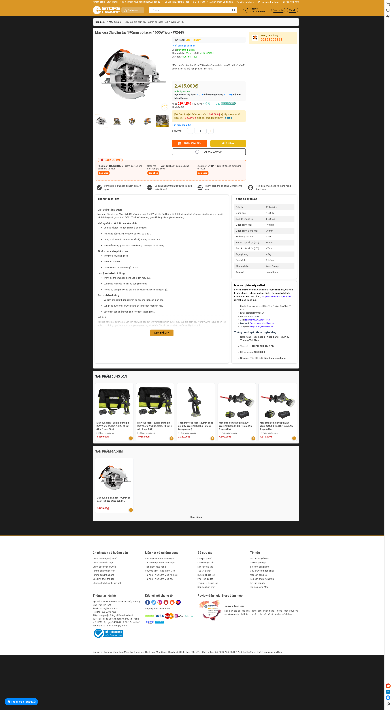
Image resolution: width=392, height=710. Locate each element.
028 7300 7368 (109, 611)
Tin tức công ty (257, 583)
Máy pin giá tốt (205, 558)
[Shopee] (172, 602)
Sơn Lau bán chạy (206, 587)
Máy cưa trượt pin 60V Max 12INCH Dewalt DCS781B (110, 424)
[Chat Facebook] (388, 697)
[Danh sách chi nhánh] (388, 704)
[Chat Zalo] (388, 692)
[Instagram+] (159, 602)
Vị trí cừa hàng (247, 2)
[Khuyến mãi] (388, 16)
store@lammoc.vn (255, 312)
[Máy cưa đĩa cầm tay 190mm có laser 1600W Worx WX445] (114, 477)
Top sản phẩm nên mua (262, 579)
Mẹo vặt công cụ (258, 575)
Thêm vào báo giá (211, 151)
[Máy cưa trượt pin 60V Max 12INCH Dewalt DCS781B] (114, 402)
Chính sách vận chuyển (104, 566)
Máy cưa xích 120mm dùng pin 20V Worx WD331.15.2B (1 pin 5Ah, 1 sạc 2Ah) (276, 426)
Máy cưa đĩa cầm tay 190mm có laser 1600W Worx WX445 (113, 499)
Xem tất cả (196, 517)
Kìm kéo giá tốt (205, 566)
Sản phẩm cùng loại (111, 376)
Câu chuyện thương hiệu (262, 570)
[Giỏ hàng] (388, 4)
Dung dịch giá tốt (206, 575)
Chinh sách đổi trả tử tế (104, 558)
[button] (129, 129)
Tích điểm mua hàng (155, 566)
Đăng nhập (278, 10)
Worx (188, 53)
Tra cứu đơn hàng (270, 2)
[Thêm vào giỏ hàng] (131, 438)
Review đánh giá (258, 562)
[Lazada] (178, 602)
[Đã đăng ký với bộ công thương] (108, 633)
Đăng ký (292, 10)
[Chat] (388, 685)
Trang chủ (100, 22)
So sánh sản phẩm (259, 566)
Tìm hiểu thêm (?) (181, 125)
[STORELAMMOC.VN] (106, 10)
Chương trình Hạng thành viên (160, 570)
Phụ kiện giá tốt (205, 579)
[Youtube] (166, 602)
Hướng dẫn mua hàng (103, 575)
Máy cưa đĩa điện (186, 49)
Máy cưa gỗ (115, 22)
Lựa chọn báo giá (229, 433)
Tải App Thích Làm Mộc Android (161, 575)
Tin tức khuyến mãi (259, 558)
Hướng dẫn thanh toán (104, 570)
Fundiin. (228, 117)
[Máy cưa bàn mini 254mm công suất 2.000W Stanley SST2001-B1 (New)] (155, 402)
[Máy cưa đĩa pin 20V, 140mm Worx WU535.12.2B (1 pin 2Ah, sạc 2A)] (196, 402)
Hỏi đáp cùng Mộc (259, 587)
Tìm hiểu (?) (178, 107)
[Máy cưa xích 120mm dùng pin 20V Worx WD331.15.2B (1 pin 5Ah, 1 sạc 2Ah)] (278, 402)
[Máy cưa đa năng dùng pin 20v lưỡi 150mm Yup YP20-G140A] (237, 402)
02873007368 (292, 2)
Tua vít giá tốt (204, 570)
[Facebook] (147, 602)
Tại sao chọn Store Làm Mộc (160, 562)
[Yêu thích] (388, 10)
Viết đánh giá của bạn (184, 45)
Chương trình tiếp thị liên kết (107, 583)
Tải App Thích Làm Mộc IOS (159, 579)
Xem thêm (160, 332)
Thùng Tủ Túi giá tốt (208, 583)
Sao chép (103, 173)
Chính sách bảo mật (103, 562)
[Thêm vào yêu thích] (165, 107)
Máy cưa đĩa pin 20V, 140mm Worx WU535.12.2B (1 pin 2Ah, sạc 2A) (195, 426)
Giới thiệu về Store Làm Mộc (159, 558)
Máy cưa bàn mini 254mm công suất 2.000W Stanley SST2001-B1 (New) (154, 426)
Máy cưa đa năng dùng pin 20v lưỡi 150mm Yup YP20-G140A (235, 424)
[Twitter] (153, 602)
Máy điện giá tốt (206, 562)
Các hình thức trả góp (103, 579)
